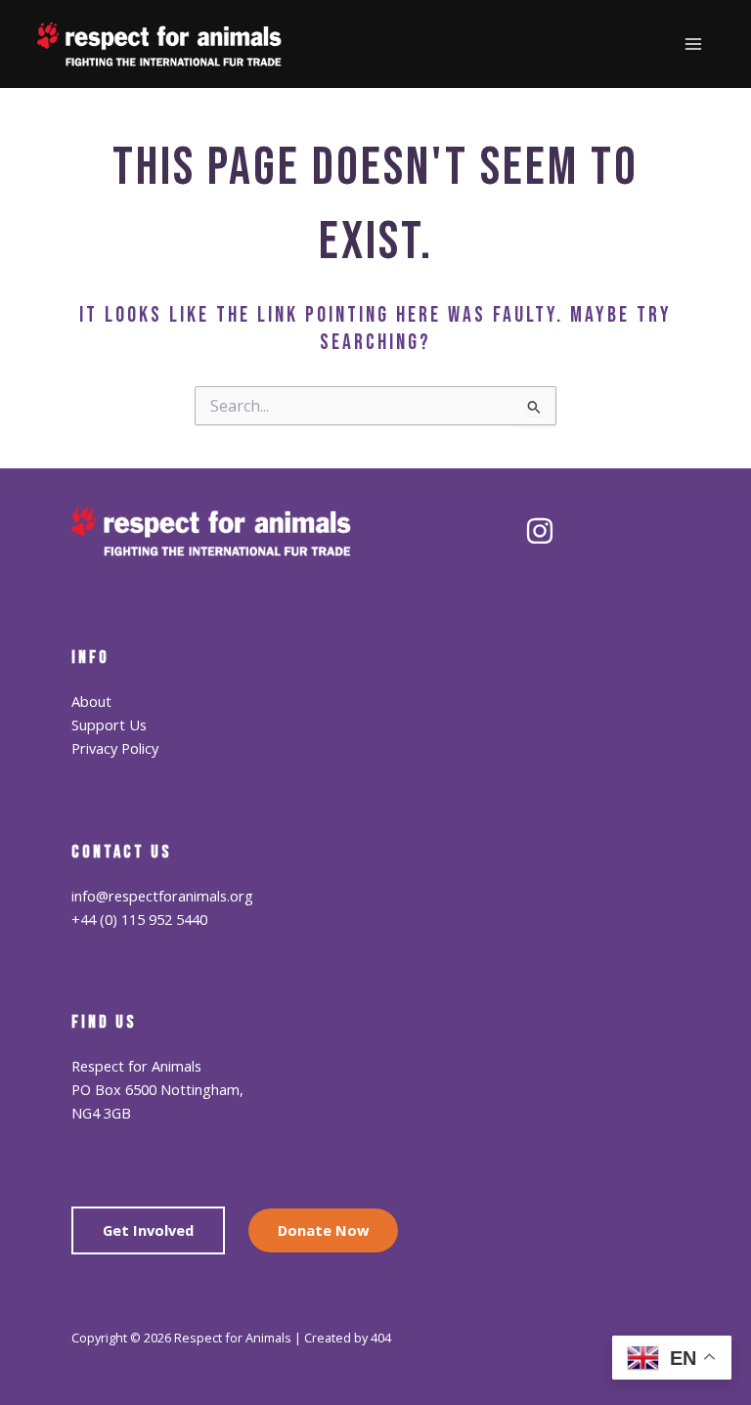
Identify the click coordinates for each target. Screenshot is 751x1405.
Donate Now (323, 1230)
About (91, 701)
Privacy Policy (114, 748)
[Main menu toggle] (693, 44)
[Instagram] (539, 531)
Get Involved (148, 1230)
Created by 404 (347, 1337)
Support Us (109, 724)
